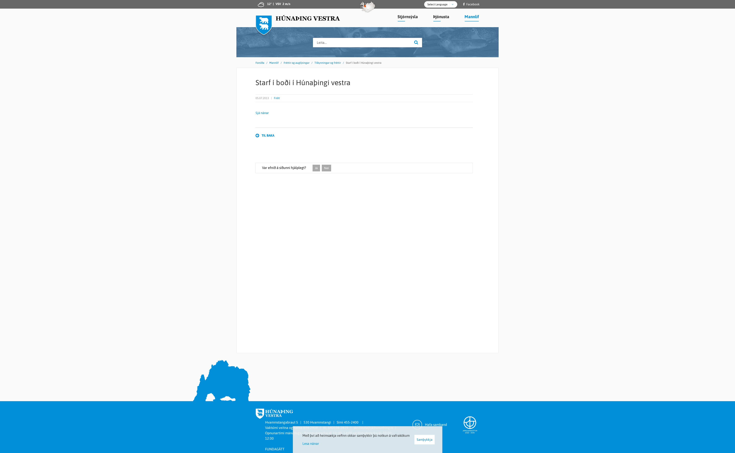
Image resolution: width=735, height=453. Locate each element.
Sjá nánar (262, 113)
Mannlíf (274, 62)
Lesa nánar (310, 444)
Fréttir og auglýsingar (297, 62)
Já (316, 168)
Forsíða (260, 62)
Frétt (277, 98)
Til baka (268, 135)
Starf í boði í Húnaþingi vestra (363, 62)
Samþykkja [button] (424, 440)
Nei (326, 168)
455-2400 (352, 422)
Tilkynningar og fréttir (327, 62)
